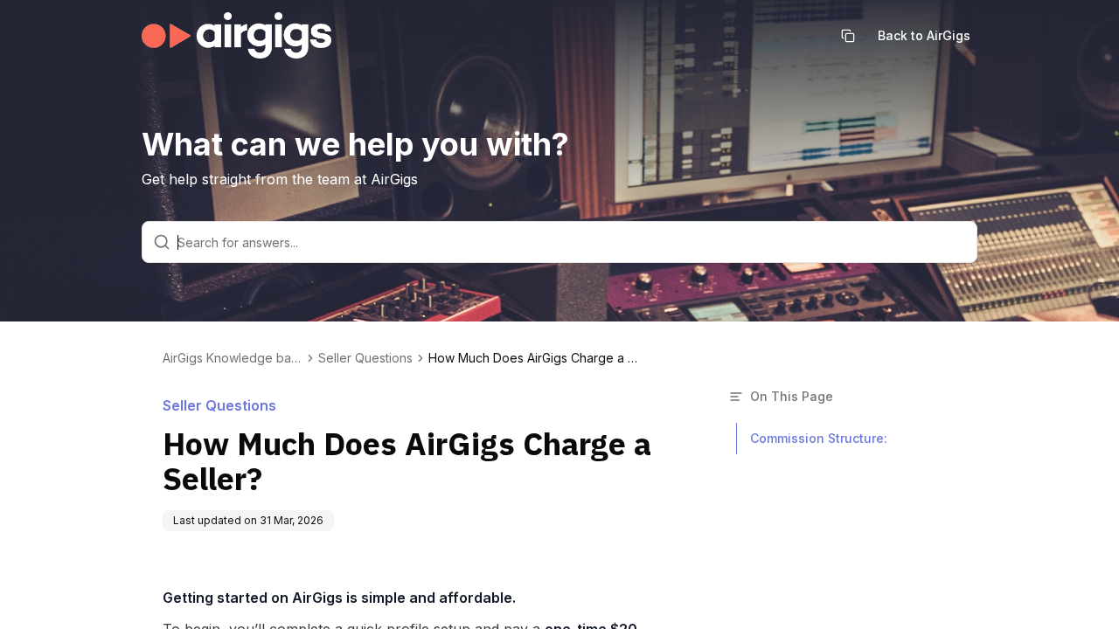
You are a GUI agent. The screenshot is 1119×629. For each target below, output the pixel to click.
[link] (533, 358)
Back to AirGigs (924, 35)
